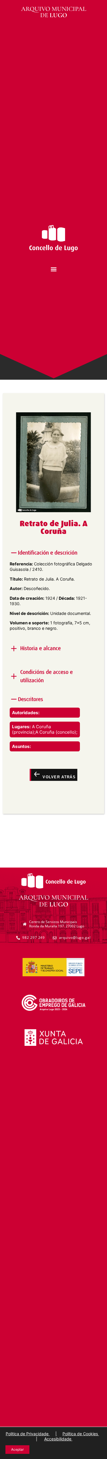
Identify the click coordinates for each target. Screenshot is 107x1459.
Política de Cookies (80, 1433)
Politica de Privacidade (28, 1433)
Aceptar (17, 1449)
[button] (53, 269)
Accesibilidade (58, 1438)
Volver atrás (58, 777)
